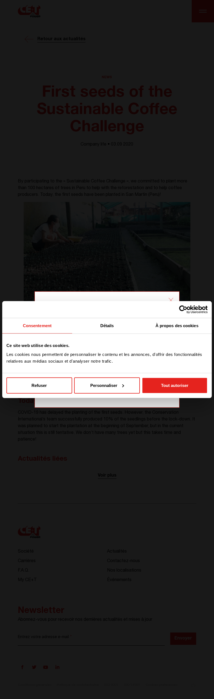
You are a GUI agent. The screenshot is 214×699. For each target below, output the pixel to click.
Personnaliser (103, 385)
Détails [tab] (107, 325)
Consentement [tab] (37, 325)
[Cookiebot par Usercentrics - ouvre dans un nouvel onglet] (183, 309)
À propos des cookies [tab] (176, 325)
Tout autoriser (174, 385)
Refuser (39, 385)
